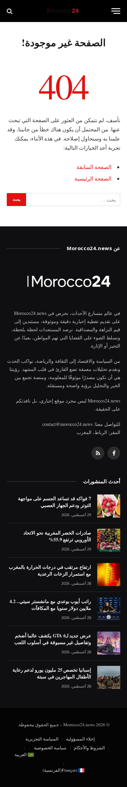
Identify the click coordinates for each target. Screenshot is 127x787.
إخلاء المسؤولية (80, 739)
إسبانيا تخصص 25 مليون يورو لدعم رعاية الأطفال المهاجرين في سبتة (52, 673)
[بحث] (10, 11)
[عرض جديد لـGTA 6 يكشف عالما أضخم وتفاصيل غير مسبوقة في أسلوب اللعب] (108, 643)
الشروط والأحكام (89, 748)
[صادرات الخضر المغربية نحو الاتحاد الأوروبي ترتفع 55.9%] (108, 540)
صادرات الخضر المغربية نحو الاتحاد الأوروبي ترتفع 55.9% (57, 536)
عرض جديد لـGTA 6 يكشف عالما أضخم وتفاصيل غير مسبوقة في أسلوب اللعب (52, 639)
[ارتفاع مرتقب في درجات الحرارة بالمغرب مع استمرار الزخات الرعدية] (108, 574)
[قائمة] (115, 11)
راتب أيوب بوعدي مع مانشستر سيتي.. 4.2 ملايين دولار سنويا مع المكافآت (50, 605)
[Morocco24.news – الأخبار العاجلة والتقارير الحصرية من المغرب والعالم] (64, 11)
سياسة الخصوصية (50, 748)
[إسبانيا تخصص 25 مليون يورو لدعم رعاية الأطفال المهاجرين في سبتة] (108, 677)
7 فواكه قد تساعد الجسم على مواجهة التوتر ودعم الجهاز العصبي (54, 502)
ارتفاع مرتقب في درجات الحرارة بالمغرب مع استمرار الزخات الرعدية (50, 570)
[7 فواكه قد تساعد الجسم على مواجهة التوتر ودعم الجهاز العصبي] (108, 506)
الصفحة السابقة (94, 166)
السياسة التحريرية (42, 739)
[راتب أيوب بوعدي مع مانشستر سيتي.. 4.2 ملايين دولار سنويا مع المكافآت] (108, 608)
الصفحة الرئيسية (93, 178)
